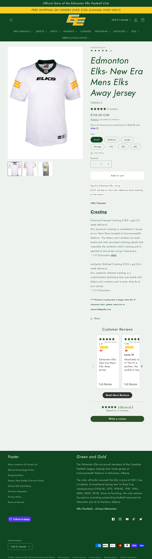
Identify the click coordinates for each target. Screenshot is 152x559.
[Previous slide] (93, 366)
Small (96, 139)
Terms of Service (16, 502)
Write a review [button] (117, 419)
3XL (123, 146)
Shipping (95, 119)
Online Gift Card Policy (19, 486)
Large (127, 139)
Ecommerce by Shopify (45, 557)
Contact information (128, 557)
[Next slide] (141, 366)
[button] (11, 20)
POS (30, 557)
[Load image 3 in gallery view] (45, 169)
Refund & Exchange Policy (21, 470)
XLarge (97, 146)
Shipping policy (110, 557)
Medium (112, 139)
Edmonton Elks (22, 557)
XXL (113, 147)
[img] (107, 339)
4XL (135, 146)
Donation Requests (17, 491)
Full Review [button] (105, 384)
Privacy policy (95, 557)
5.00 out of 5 (125, 407)
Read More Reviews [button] (117, 395)
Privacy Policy (15, 496)
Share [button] (97, 318)
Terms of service (79, 557)
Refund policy (63, 557)
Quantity (94, 158)
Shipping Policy (15, 475)
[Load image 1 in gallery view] (15, 169)
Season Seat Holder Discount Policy (26, 480)
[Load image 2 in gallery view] (30, 169)
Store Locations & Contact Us (22, 464)
